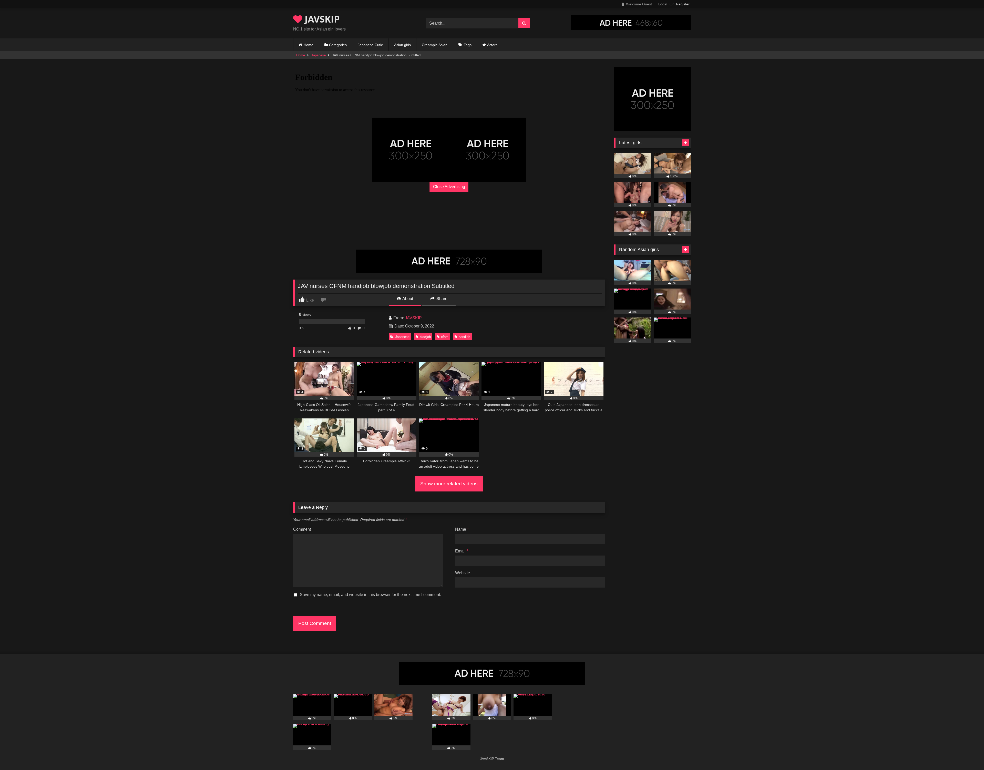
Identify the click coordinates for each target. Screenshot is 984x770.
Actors (492, 45)
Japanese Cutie (370, 45)
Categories (338, 45)
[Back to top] (968, 755)
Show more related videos (449, 483)
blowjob (425, 337)
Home (308, 45)
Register (683, 4)
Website (462, 573)
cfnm (444, 337)
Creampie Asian (434, 45)
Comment (302, 529)
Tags (467, 45)
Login (662, 4)
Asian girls (402, 45)
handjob (464, 337)
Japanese (318, 55)
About (407, 298)
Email (461, 551)
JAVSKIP (321, 19)
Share (441, 298)
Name (462, 529)
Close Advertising (449, 186)
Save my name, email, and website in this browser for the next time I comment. (370, 594)
